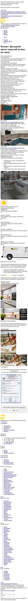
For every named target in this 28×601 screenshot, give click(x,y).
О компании (4, 11)
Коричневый (7, 528)
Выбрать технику (5, 282)
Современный (7, 502)
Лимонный (7, 543)
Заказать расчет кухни (6, 129)
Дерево (6, 536)
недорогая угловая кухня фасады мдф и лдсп (12, 148)
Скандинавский (8, 517)
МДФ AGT (7, 483)
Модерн (6, 513)
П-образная (7, 574)
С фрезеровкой (8, 492)
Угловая (6, 572)
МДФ (5, 469)
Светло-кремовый (8, 549)
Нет (5, 10)
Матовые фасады (8, 481)
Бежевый (6, 529)
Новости (6, 431)
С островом (7, 578)
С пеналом (6, 579)
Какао (5, 541)
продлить (22, 407)
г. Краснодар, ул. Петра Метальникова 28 (11, 16)
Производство (11, 11)
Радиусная (6, 576)
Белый (5, 527)
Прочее (6, 34)
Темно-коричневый (9, 559)
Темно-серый (7, 560)
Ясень (5, 564)
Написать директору (9, 430)
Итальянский (7, 509)
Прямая (6, 571)
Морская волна (8, 561)
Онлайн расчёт (5, 27)
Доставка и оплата (20, 11)
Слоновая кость (8, 557)
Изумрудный (7, 539)
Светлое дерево (8, 552)
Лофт (5, 512)
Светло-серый (7, 550)
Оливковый (7, 546)
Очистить (3, 102)
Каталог (3, 447)
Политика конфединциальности (9, 583)
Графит (6, 535)
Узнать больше (4, 329)
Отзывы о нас (7, 427)
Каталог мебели (8, 41)
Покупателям (4, 457)
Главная (6, 40)
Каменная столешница (10, 476)
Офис (5, 33)
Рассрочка (3, 13)
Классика (6, 500)
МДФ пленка (7, 485)
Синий (5, 554)
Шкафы (6, 32)
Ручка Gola (7, 490)
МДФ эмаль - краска (9, 487)
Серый (5, 553)
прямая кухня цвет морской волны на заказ (12, 122)
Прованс (6, 516)
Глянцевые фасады (9, 472)
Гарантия (8, 13)
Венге (5, 532)
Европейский (7, 507)
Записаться (4, 209)
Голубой (6, 534)
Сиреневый (7, 556)
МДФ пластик (7, 484)
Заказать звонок (15, 25)
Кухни (5, 30)
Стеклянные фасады (9, 494)
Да (1, 10)
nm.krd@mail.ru (5, 17)
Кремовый (6, 542)
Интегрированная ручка (10, 474)
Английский (7, 505)
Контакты (5, 14)
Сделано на (11, 410)
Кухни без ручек (8, 477)
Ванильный (7, 531)
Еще (2, 567)
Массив (6, 478)
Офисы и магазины (9, 453)
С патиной (6, 491)
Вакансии (6, 428)
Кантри (6, 510)
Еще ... (2, 496)
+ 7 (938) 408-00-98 (6, 25)
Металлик (6, 545)
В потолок (6, 575)
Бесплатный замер (16, 13)
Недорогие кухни (8, 488)
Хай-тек (6, 519)
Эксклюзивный (8, 520)
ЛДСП (5, 470)
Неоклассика (7, 514)
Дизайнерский (7, 506)
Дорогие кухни (8, 473)
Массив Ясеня (7, 480)
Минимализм (7, 503)
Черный (6, 563)
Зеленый (6, 538)
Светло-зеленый (8, 548)
